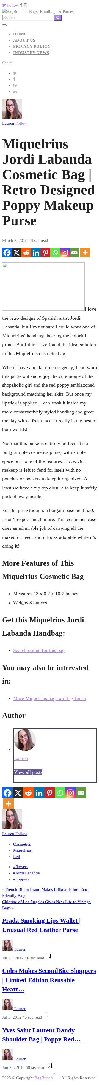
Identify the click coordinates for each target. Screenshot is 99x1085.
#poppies (21, 879)
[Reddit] (26, 252)
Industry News (31, 52)
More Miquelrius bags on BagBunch (49, 698)
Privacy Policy (32, 46)
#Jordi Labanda (26, 873)
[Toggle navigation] (4, 25)
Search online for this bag (39, 650)
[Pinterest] (45, 252)
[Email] (74, 252)
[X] (16, 252)
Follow (12, 5)
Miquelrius (22, 850)
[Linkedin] (36, 252)
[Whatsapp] (55, 252)
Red (16, 856)
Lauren (14, 123)
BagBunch (44, 1078)
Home (20, 34)
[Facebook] (7, 252)
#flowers (20, 867)
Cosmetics (22, 844)
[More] (85, 252)
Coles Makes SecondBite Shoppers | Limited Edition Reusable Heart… (49, 980)
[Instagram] (65, 252)
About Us (24, 40)
